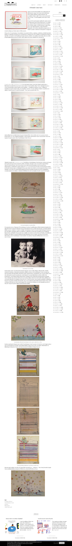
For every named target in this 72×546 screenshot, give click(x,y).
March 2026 (57, 28)
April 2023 (57, 81)
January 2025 (57, 49)
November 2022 (58, 89)
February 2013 (57, 265)
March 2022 (57, 101)
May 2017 (56, 187)
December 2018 (58, 161)
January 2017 (57, 194)
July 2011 (56, 295)
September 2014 (58, 237)
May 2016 (56, 205)
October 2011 (57, 290)
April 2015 (57, 225)
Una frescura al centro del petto (45, 518)
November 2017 (58, 180)
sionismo (6, 504)
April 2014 (57, 244)
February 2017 (57, 192)
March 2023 (57, 82)
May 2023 (56, 79)
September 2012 (58, 274)
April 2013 (57, 262)
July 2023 (56, 76)
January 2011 (57, 305)
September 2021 (58, 111)
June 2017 (56, 186)
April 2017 (57, 189)
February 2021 (57, 121)
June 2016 (57, 204)
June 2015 (56, 222)
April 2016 (57, 207)
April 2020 (57, 136)
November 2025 (58, 34)
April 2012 (57, 280)
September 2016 (58, 200)
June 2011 (56, 297)
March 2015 (57, 227)
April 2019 (57, 154)
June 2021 (56, 114)
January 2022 (57, 104)
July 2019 (56, 149)
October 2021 (57, 109)
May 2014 (56, 242)
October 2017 (57, 182)
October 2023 (57, 72)
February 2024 (58, 66)
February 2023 (58, 84)
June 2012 (56, 277)
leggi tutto (29, 530)
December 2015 (58, 214)
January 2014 (57, 249)
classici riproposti (8, 507)
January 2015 (57, 230)
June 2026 (57, 23)
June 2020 (57, 132)
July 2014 (56, 239)
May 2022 (56, 97)
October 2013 (57, 254)
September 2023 (58, 74)
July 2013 (56, 257)
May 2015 (56, 224)
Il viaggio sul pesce (8, 501)
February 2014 (58, 247)
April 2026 (57, 26)
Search (64, 15)
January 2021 (57, 122)
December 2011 (58, 287)
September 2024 (58, 56)
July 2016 (56, 202)
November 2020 (58, 126)
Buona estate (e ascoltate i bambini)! (14, 518)
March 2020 (57, 137)
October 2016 (57, 199)
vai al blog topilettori (52, 537)
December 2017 (58, 179)
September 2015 (58, 219)
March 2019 (57, 156)
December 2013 (58, 250)
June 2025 (57, 41)
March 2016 (57, 209)
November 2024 (58, 52)
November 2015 (58, 215)
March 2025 (57, 46)
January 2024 (57, 67)
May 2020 (57, 134)
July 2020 (56, 131)
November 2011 (58, 289)
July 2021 (56, 112)
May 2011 (56, 298)
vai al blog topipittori (20, 537)
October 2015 (57, 217)
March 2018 (57, 174)
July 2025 (56, 39)
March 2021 (57, 119)
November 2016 (58, 197)
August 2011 (57, 294)
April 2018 (57, 172)
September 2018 (58, 166)
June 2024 (57, 59)
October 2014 (57, 235)
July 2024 (56, 58)
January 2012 (57, 285)
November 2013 (58, 252)
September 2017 (58, 184)
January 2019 (57, 159)
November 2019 (58, 144)
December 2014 (58, 232)
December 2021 (58, 106)
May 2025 (56, 43)
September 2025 (58, 38)
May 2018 (56, 171)
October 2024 (57, 54)
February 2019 (58, 157)
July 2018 (56, 167)
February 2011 (57, 304)
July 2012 (56, 275)
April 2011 (57, 300)
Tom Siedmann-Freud (17, 84)
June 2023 (57, 77)
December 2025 (58, 33)
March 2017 (57, 190)
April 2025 (57, 44)
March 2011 (57, 302)
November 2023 (58, 71)
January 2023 (57, 86)
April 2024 (57, 62)
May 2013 (56, 260)
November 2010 (58, 308)
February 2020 (58, 139)
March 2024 (57, 64)
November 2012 (58, 270)
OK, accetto (56, 543)
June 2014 (57, 240)
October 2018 (57, 164)
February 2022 (58, 102)
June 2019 (57, 151)
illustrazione (7, 505)
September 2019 (58, 147)
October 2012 (57, 272)
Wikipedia (27, 166)
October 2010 (57, 310)
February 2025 (58, 48)
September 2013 (58, 255)
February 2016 (58, 210)
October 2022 (57, 91)
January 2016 (57, 212)
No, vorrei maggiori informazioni (14, 544)
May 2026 (57, 24)
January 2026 (57, 31)
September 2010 (58, 312)
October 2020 (57, 127)
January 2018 (57, 177)
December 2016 (58, 195)
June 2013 (56, 259)
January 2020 (57, 141)
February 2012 (57, 284)
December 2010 (58, 307)
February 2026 (58, 29)
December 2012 (58, 269)
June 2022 (57, 96)
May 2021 (56, 116)
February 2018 (57, 176)
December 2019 (58, 142)
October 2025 (57, 36)
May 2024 (57, 61)
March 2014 (57, 245)
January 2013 (57, 267)
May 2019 (56, 152)
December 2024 (58, 51)
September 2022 (58, 92)
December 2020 (58, 124)
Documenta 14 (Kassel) (19, 162)
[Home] (11, 4)
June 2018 (56, 169)
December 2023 (58, 69)
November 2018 (58, 162)
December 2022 (58, 87)
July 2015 (56, 220)
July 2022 (56, 94)
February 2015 (57, 229)
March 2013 (57, 264)
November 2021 (58, 107)
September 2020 (58, 129)
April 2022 (57, 99)
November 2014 (58, 234)
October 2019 (57, 146)
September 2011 (58, 292)
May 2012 (56, 279)
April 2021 (57, 117)
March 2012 (57, 282)
